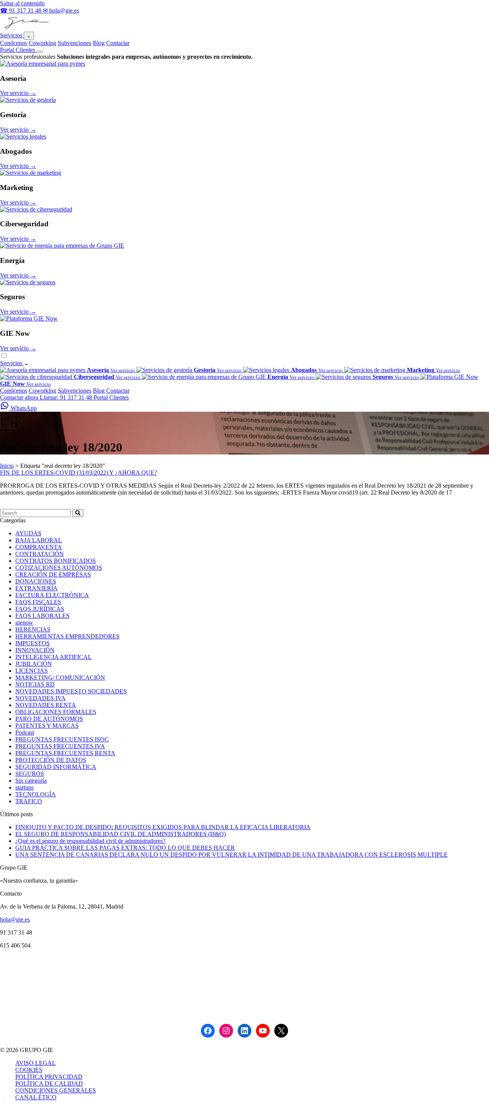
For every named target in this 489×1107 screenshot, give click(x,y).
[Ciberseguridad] (36, 209)
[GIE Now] (29, 318)
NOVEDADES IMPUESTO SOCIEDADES (71, 691)
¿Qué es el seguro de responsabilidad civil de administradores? (90, 841)
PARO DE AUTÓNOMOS (49, 718)
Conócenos (13, 43)
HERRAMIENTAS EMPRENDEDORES (67, 636)
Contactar (118, 43)
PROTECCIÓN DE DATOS (50, 760)
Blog (99, 43)
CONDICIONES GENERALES (55, 1090)
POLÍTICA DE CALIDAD (49, 1083)
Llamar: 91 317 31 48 (67, 397)
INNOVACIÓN (35, 650)
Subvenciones (74, 43)
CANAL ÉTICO (36, 1097)
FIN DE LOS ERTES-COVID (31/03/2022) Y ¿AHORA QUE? (78, 472)
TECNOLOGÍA (35, 794)
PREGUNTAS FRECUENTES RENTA (65, 753)
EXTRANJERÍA (36, 588)
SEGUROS (29, 773)
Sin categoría (31, 780)
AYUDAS (28, 533)
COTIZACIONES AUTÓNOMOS (58, 567)
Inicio (7, 465)
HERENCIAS (32, 629)
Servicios (12, 35)
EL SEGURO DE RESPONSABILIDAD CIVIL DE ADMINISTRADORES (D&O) (120, 834)
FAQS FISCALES (38, 602)
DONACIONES (35, 581)
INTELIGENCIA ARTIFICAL (53, 657)
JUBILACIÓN (33, 664)
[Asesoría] (42, 63)
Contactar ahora (20, 397)
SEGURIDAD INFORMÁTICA (55, 767)
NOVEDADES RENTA (45, 705)
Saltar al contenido (22, 3)
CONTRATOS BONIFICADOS (55, 561)
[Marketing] (30, 172)
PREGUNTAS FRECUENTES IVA (60, 746)
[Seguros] (27, 282)
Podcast (24, 732)
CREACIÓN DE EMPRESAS (53, 574)
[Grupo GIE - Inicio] (26, 28)
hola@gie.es (15, 919)
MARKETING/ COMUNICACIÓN (60, 677)
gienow (24, 622)
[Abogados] (23, 136)
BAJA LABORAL (38, 540)
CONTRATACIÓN (39, 554)
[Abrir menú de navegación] (40, 52)
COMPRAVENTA (38, 547)
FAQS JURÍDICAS (39, 609)
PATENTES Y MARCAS (47, 725)
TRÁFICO (28, 801)
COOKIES (28, 1070)
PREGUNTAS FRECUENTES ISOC (62, 739)
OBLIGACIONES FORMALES (55, 712)
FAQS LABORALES (42, 615)
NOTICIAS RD (35, 684)
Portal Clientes (18, 50)
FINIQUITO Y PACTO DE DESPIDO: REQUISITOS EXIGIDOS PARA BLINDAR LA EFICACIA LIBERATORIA (163, 827)
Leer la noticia (17, 505)
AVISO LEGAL (35, 1063)
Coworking (42, 43)
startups (24, 787)
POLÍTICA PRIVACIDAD (49, 1076)
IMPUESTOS (32, 643)
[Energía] (62, 245)
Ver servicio (18, 93)
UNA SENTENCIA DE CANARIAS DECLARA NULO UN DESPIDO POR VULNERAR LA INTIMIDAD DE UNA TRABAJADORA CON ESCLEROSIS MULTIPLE (231, 854)
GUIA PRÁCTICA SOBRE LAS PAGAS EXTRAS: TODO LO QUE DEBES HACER (125, 847)
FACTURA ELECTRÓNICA (52, 595)
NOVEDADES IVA (40, 698)
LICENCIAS (31, 670)
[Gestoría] (28, 100)
